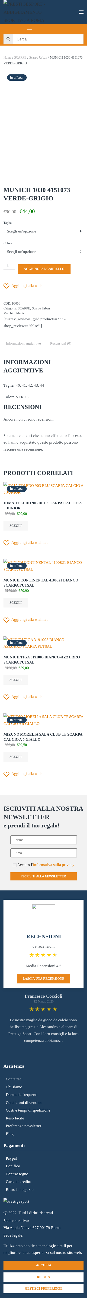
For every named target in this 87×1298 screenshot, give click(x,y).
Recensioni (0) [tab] (60, 343)
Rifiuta (43, 1277)
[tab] (29, 27)
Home (7, 57)
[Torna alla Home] (26, 12)
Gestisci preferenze (43, 1288)
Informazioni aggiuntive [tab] (23, 343)
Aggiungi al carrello (44, 269)
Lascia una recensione (43, 978)
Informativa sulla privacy (53, 865)
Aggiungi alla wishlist (29, 285)
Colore (7, 243)
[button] (81, 12)
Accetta (43, 1265)
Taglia (7, 223)
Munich (21, 313)
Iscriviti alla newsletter (43, 876)
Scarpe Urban (38, 57)
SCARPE (20, 57)
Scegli (16, 526)
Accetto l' (45, 865)
